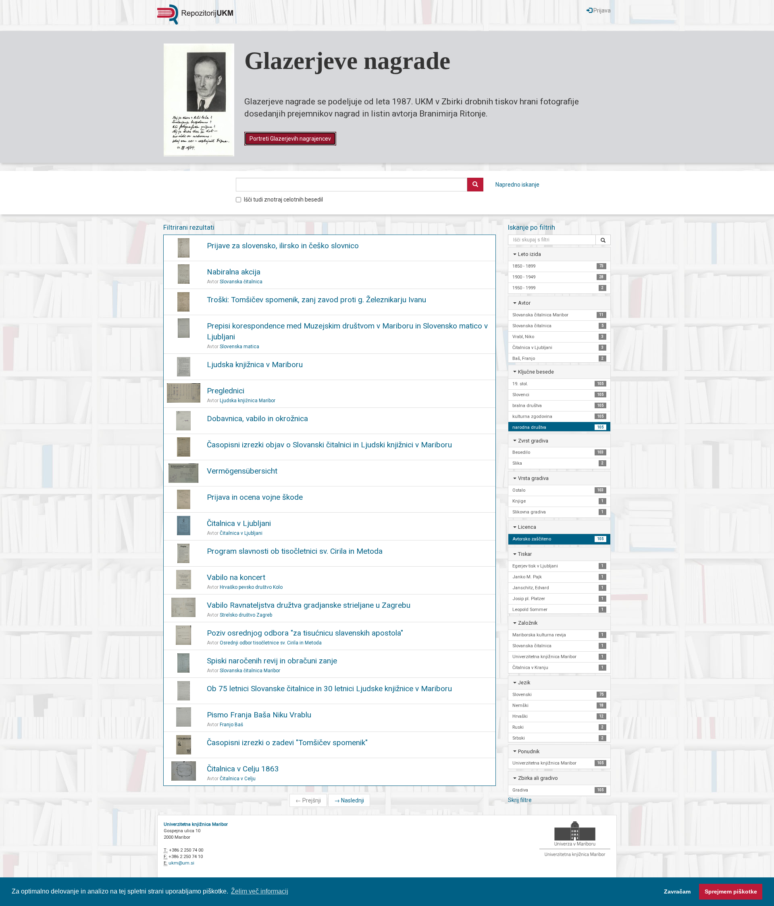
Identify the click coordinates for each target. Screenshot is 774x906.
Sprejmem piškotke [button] (731, 891)
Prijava (601, 10)
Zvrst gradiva (533, 441)
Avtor (524, 303)
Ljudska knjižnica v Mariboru (255, 364)
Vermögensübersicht (242, 471)
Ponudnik (528, 751)
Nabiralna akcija (233, 271)
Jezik (524, 683)
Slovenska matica (239, 346)
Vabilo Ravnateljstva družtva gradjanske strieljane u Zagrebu (308, 605)
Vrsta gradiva (533, 478)
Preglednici (225, 390)
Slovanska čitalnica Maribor (250, 670)
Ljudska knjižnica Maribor (247, 400)
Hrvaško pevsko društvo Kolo (251, 587)
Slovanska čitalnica (241, 282)
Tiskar (525, 554)
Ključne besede (536, 372)
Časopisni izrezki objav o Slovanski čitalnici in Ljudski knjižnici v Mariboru (329, 444)
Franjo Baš (231, 724)
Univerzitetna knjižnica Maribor (196, 824)
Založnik (527, 623)
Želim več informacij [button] (259, 891)
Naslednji (349, 800)
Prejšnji (308, 800)
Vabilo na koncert (236, 577)
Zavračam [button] (677, 891)
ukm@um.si (181, 863)
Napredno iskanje (517, 184)
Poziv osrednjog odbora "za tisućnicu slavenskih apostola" (305, 633)
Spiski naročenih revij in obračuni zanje (272, 660)
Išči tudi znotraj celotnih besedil (283, 199)
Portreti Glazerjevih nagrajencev (290, 138)
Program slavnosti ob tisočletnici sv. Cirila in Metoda (295, 551)
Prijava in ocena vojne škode (255, 497)
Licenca (527, 527)
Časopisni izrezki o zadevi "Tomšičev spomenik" (287, 742)
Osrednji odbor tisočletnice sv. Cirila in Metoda (271, 643)
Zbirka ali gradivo (538, 778)
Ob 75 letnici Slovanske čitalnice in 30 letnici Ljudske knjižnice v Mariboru (329, 688)
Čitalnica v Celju (238, 778)
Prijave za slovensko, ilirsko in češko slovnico (283, 245)
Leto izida (529, 254)
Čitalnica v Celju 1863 (243, 768)
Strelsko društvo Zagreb (246, 615)
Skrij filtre (520, 800)
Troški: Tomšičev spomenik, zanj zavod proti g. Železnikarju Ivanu (316, 299)
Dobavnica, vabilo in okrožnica (257, 418)
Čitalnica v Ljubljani (239, 523)
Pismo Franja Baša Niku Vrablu (259, 714)
